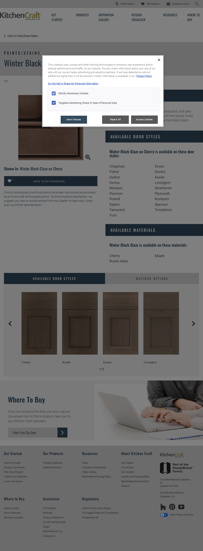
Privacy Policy (144, 76)
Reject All (115, 119)
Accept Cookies (144, 119)
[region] (103, 91)
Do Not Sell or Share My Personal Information (73, 83)
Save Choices (74, 119)
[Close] (159, 59)
